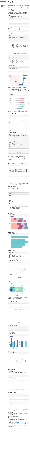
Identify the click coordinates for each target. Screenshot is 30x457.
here (17, 416)
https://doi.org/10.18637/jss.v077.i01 (12, 426)
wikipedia (23, 91)
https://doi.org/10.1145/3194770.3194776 (15, 424)
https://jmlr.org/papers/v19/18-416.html (18, 421)
